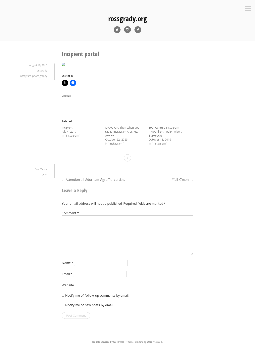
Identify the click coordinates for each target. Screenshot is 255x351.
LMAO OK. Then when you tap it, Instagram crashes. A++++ (122, 131)
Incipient (67, 127)
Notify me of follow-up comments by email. (97, 295)
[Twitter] (117, 30)
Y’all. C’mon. (182, 179)
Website (68, 285)
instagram (25, 76)
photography (39, 76)
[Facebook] (138, 30)
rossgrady (41, 70)
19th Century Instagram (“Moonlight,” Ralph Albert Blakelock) (165, 131)
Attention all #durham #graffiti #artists (93, 179)
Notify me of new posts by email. (89, 305)
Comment (70, 213)
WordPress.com (155, 342)
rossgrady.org (127, 18)
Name (67, 263)
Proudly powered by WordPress (108, 342)
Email (67, 274)
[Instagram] (127, 30)
